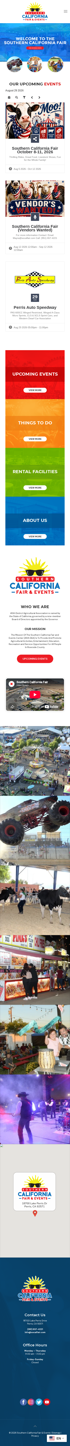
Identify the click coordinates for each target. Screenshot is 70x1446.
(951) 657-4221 (35, 1329)
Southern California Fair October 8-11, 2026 (35, 150)
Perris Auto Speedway (35, 307)
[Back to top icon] (35, 1426)
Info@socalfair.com (35, 1332)
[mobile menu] (65, 6)
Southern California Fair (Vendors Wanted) (35, 228)
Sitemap (56, 1432)
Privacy (35, 1435)
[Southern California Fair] (35, 11)
